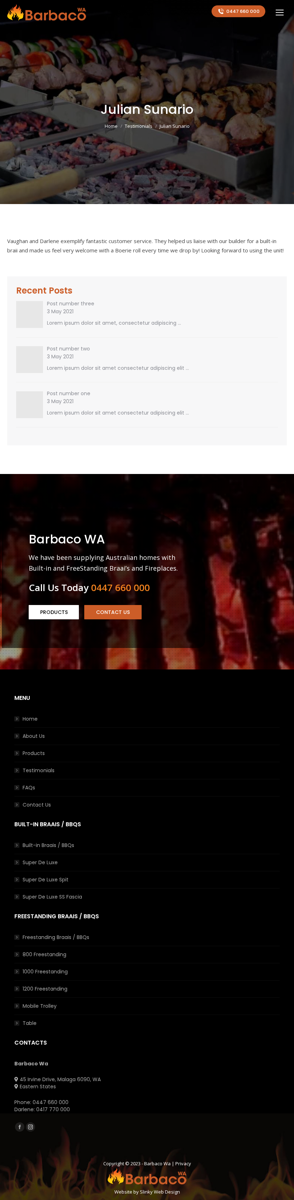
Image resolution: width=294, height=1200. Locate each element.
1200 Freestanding (45, 988)
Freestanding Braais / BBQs (56, 937)
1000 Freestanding (45, 971)
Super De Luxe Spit (45, 879)
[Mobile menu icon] (279, 12)
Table (30, 1023)
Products (34, 753)
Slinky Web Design (160, 1192)
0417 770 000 (53, 1109)
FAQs (29, 787)
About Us (34, 736)
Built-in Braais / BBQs (48, 845)
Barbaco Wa (157, 1163)
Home (30, 718)
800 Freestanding (44, 954)
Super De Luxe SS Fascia (52, 896)
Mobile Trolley (40, 1006)
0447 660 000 (243, 11)
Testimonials (38, 770)
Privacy (183, 1163)
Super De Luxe (40, 862)
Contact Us (37, 804)
